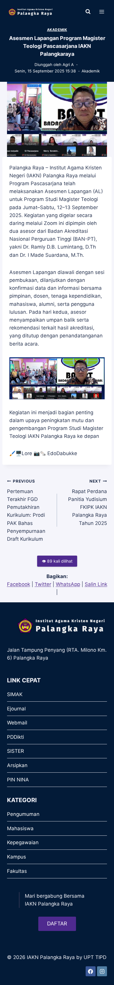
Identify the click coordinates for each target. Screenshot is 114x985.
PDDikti (15, 737)
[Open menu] (101, 11)
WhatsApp (68, 584)
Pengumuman (23, 814)
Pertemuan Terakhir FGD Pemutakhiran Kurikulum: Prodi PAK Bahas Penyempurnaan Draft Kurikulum (26, 510)
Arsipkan (17, 765)
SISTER (15, 751)
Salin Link (96, 584)
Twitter (43, 584)
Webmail (17, 723)
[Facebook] (91, 971)
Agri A (68, 64)
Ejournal (16, 709)
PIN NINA (18, 780)
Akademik (57, 29)
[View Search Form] (88, 11)
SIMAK (15, 694)
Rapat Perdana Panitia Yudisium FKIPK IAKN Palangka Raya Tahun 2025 (87, 502)
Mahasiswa (20, 828)
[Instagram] (102, 971)
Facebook (18, 584)
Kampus (16, 857)
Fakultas (17, 871)
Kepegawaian (23, 842)
